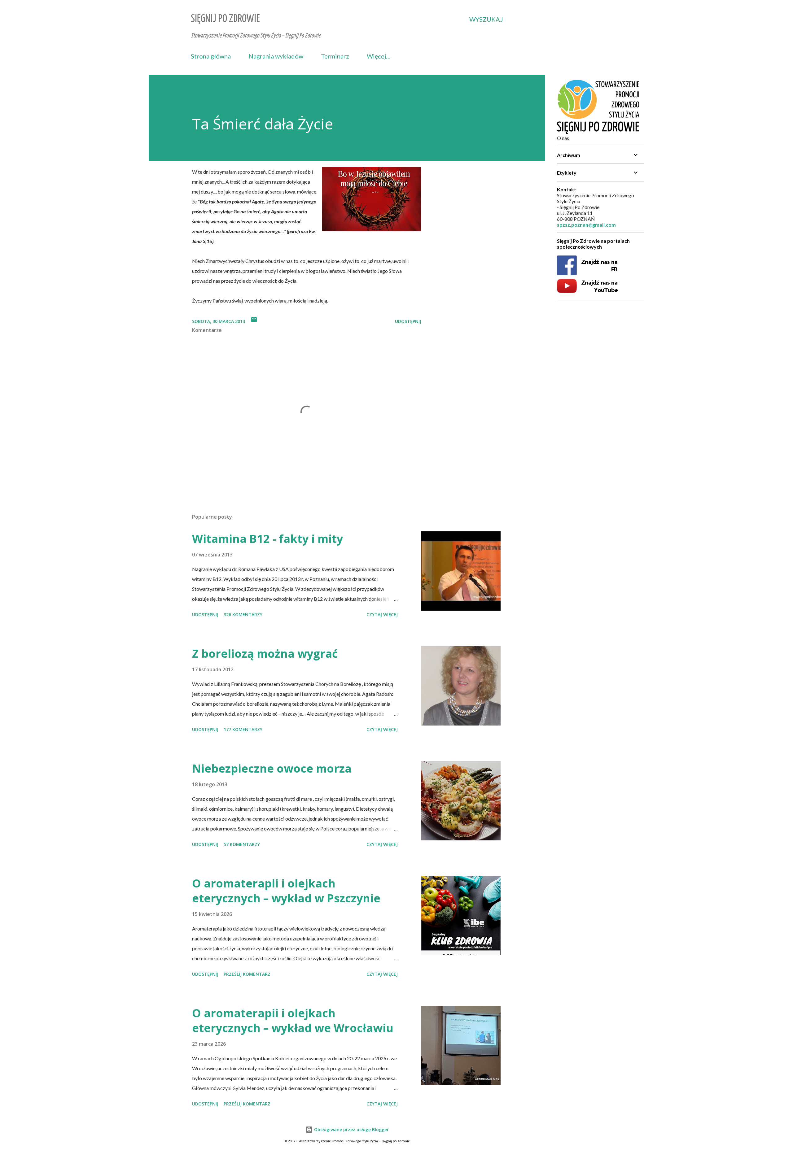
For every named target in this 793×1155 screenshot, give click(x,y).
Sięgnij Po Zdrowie (225, 19)
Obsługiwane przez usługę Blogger (351, 1129)
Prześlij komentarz (247, 974)
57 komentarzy (242, 844)
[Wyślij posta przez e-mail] (254, 321)
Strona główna (211, 56)
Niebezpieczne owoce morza (272, 768)
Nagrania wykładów (275, 56)
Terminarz (335, 56)
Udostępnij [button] (408, 321)
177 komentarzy (243, 729)
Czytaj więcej (382, 614)
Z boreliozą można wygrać (265, 653)
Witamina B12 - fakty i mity (267, 538)
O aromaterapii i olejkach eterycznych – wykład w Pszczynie (286, 891)
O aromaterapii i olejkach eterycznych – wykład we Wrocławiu (292, 1020)
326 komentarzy (243, 614)
